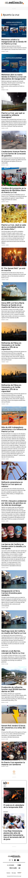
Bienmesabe (13, 867)
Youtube (18, 860)
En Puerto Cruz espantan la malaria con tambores (13, 763)
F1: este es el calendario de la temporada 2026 (14, 806)
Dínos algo (14, 872)
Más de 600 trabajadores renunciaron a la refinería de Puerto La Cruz (13, 429)
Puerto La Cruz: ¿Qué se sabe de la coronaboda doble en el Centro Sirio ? (13, 227)
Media (19, 873)
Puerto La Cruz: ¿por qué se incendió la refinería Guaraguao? (13, 115)
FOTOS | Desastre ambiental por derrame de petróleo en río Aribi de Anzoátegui (13, 503)
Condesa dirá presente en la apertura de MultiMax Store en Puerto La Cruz (13, 190)
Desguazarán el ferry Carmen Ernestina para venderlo (11, 593)
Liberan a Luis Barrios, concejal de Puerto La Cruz (12, 652)
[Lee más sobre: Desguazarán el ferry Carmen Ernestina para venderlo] (14, 579)
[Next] (25, 798)
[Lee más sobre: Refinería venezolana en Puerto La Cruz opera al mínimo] (14, 470)
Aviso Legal (19, 876)
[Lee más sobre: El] (14, 257)
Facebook (15, 860)
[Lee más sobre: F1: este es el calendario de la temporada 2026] (14, 795)
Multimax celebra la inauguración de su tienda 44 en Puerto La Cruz (13, 41)
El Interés (10, 865)
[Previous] (3, 798)
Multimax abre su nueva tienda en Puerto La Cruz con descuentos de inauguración (13, 76)
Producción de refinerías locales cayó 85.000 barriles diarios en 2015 (13, 689)
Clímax (19, 865)
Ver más (14, 773)
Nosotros (8, 872)
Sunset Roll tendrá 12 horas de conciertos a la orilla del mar (13, 727)
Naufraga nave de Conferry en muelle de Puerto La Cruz (13, 632)
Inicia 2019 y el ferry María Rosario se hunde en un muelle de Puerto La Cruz (12, 305)
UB (19, 868)
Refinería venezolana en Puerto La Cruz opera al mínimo (12, 484)
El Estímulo (14, 2)
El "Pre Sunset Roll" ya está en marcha (13, 269)
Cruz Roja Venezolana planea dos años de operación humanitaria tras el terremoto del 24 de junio (14, 835)
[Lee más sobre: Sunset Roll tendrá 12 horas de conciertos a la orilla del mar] (14, 714)
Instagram (10, 860)
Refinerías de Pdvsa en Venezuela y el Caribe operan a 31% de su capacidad (11, 346)
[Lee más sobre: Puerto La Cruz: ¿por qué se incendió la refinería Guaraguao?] (14, 101)
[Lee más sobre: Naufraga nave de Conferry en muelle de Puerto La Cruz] (14, 619)
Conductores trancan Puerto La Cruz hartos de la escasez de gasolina (13, 153)
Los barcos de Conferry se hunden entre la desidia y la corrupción (13, 546)
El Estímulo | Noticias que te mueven (14, 856)
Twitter (12, 860)
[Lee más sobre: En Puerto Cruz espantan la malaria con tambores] (14, 751)
